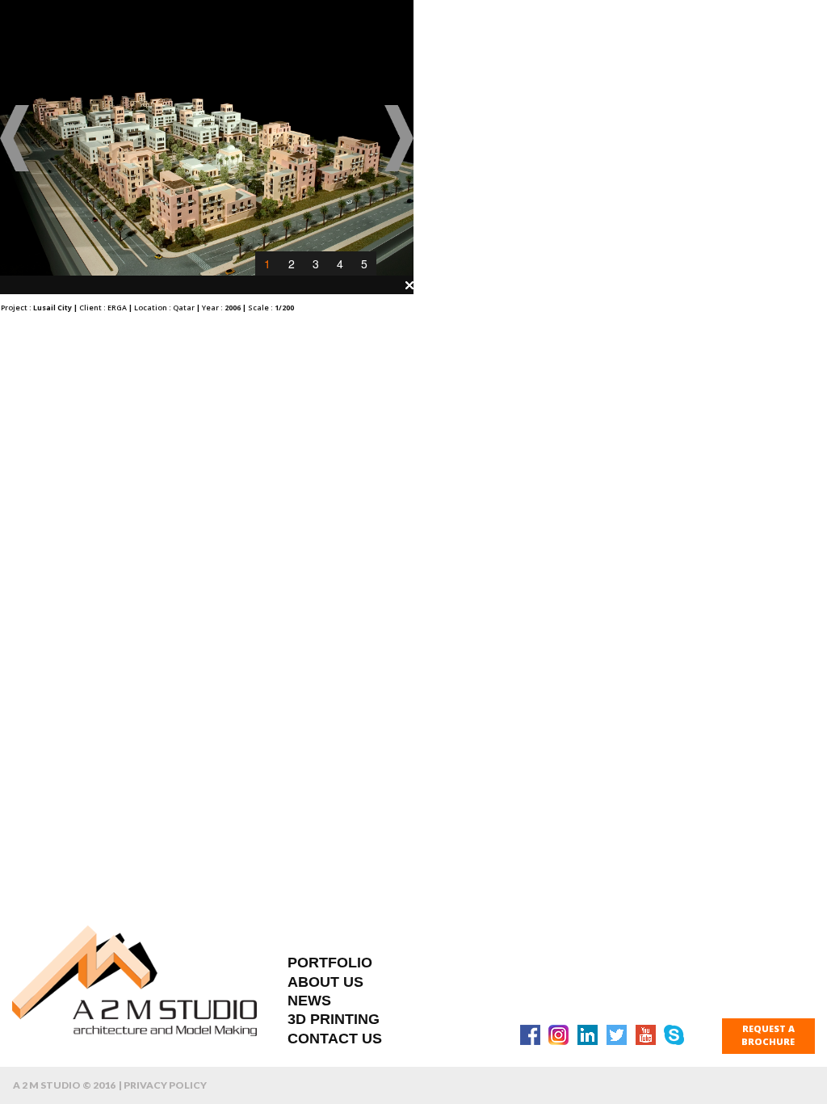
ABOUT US (325, 982)
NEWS (309, 1000)
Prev (15, 138)
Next (399, 138)
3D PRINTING (334, 1019)
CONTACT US (335, 1038)
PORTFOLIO (330, 962)
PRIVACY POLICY (165, 1085)
